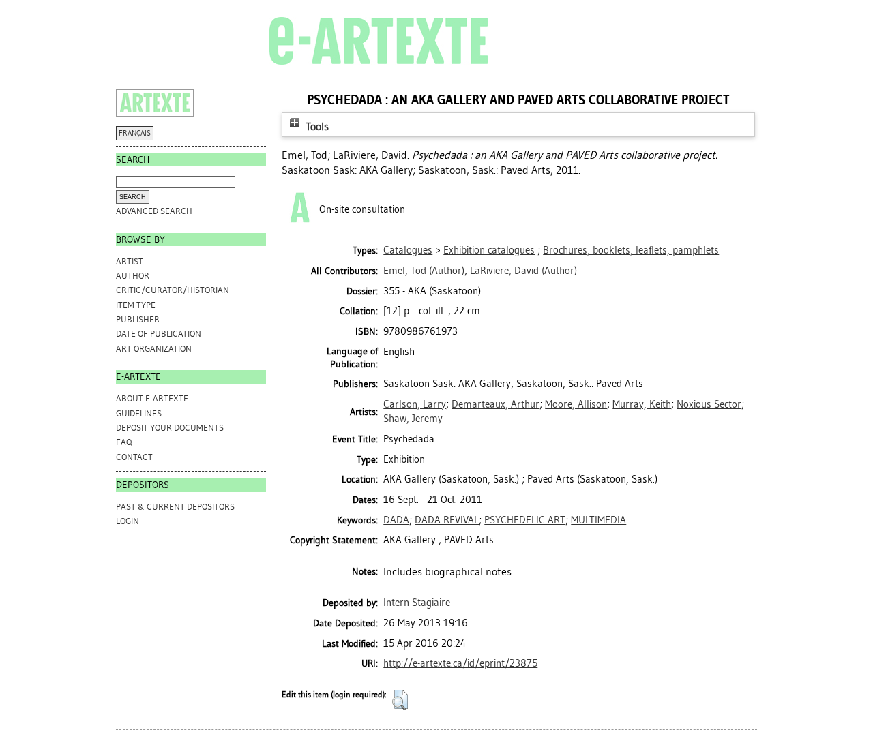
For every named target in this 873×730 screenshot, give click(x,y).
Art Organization (154, 349)
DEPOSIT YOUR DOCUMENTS (170, 428)
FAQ (124, 442)
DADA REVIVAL (447, 520)
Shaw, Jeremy (413, 418)
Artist (129, 261)
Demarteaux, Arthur (495, 404)
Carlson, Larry (414, 404)
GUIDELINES (139, 413)
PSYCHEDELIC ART (524, 520)
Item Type (136, 305)
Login (127, 521)
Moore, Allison (576, 404)
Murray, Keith (641, 404)
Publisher (138, 319)
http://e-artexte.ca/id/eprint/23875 (460, 663)
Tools (316, 126)
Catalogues (407, 250)
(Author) (423, 270)
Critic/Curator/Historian (172, 290)
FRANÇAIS (135, 133)
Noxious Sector (709, 404)
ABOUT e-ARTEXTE (152, 398)
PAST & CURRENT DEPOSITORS (175, 507)
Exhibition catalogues (489, 250)
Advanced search (154, 211)
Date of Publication (158, 334)
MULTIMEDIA (598, 520)
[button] (400, 700)
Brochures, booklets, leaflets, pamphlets (631, 250)
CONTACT (134, 457)
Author (132, 276)
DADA (396, 520)
